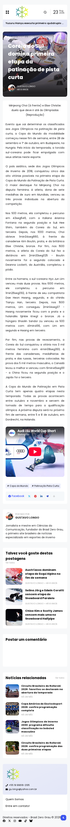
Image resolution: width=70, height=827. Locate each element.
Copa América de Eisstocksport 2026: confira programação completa (41, 707)
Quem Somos (15, 799)
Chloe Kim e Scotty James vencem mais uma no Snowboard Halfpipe (44, 614)
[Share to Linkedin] (41, 496)
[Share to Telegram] (47, 496)
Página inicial (16, 37)
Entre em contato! (18, 806)
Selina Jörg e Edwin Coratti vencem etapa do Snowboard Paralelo (44, 594)
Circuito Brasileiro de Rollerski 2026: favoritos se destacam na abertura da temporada (42, 689)
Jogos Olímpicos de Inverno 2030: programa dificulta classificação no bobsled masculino (39, 726)
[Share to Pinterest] (35, 496)
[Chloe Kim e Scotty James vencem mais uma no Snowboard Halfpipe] (14, 617)
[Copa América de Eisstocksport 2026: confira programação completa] (12, 709)
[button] (54, 496)
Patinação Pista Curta (46, 485)
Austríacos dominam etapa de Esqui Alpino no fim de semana (42, 574)
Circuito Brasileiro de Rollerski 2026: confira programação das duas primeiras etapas (42, 746)
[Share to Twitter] (29, 496)
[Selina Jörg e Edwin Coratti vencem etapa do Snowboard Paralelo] (14, 596)
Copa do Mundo (38, 37)
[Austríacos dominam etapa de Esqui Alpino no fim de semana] (14, 576)
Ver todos (10, 562)
